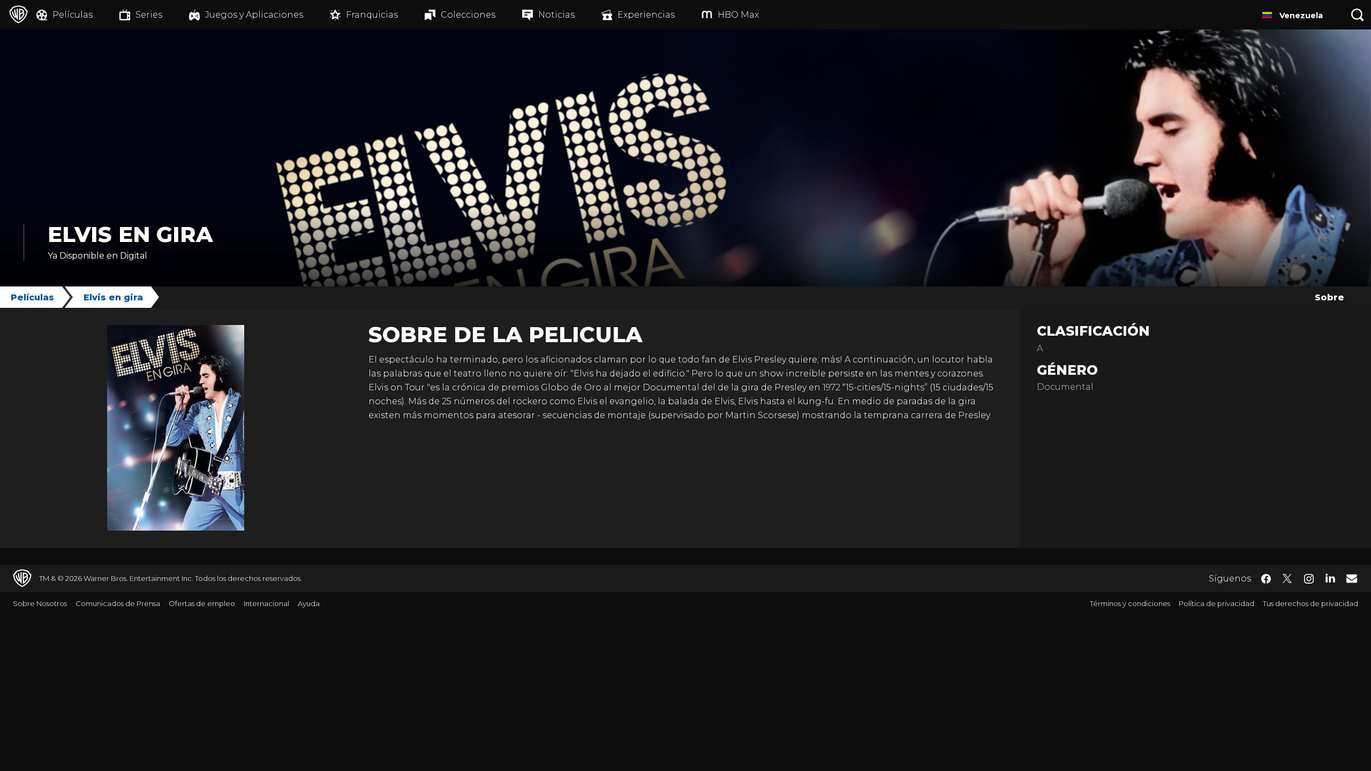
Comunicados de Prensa (118, 603)
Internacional (266, 603)
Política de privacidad (1216, 603)
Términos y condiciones (1130, 603)
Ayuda (309, 603)
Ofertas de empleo (202, 603)
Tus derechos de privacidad (1310, 603)
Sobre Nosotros (40, 603)
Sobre (1329, 297)
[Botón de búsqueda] (1357, 14)
